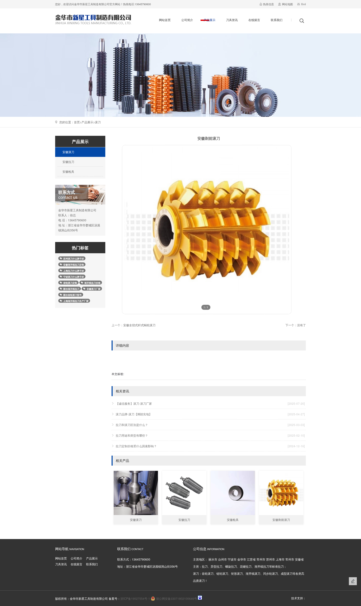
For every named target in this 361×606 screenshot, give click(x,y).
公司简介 (187, 20)
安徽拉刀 (68, 162)
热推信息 (268, 4)
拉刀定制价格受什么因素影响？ (210, 446)
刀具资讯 (232, 20)
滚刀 (98, 122)
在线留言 (254, 20)
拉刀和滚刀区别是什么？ (210, 425)
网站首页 (165, 20)
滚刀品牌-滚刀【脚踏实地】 (210, 414)
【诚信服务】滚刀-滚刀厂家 (210, 403)
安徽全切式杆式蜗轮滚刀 (139, 325)
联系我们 (276, 20)
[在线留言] (353, 581)
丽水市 (212, 559)
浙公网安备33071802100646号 (176, 598)
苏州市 (270, 559)
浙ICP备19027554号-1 (135, 598)
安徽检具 (68, 171)
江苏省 (251, 559)
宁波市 (232, 559)
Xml (303, 4)
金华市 (241, 559)
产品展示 (209, 20)
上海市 (280, 559)
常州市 (261, 559)
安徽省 (299, 559)
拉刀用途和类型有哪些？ (210, 435)
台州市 (222, 559)
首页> (77, 122)
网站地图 (287, 4)
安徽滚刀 (68, 152)
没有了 (301, 325)
